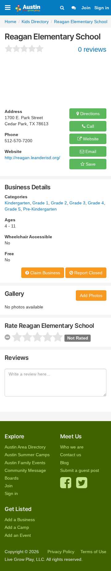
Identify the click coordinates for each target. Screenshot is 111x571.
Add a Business (20, 519)
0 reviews (92, 49)
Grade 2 (59, 202)
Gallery (14, 293)
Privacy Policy (60, 551)
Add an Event (18, 535)
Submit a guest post (79, 470)
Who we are (72, 446)
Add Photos (91, 295)
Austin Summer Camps (27, 454)
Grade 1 (40, 202)
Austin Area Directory (25, 446)
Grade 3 (77, 202)
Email (90, 151)
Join (86, 7)
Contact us (70, 454)
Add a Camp (17, 527)
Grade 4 (96, 202)
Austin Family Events (25, 462)
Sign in (101, 7)
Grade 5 (13, 209)
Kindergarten (17, 202)
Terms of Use (93, 551)
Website (90, 138)
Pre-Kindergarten (40, 209)
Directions (89, 113)
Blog (64, 462)
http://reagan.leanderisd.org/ (32, 157)
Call (89, 126)
